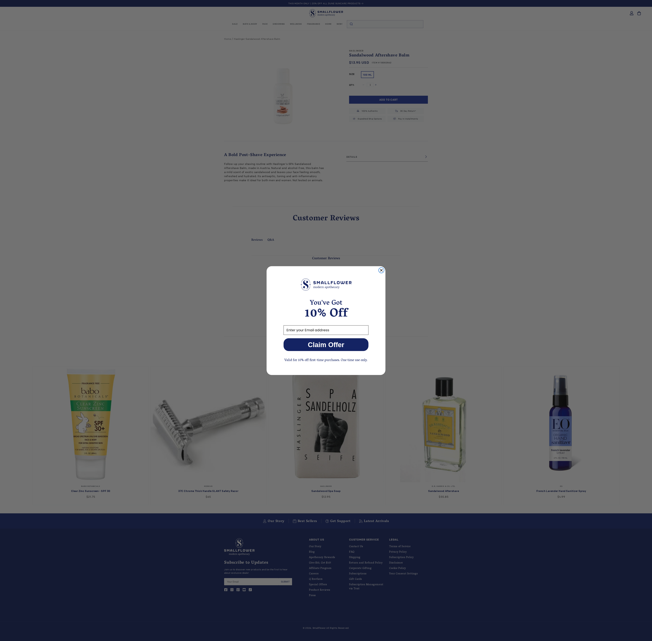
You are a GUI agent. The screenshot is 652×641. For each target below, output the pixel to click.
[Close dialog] (381, 270)
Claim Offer (326, 344)
